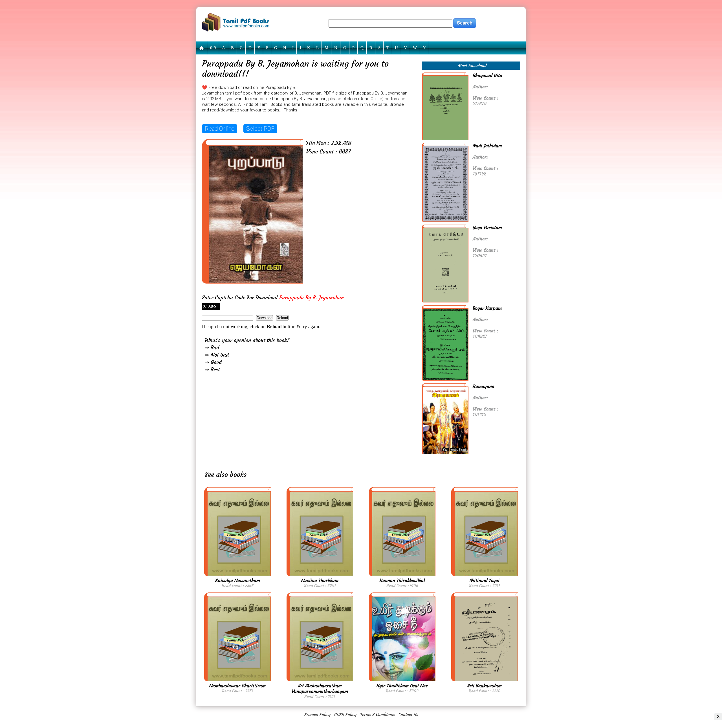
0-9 (213, 47)
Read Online (219, 128)
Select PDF (260, 128)
